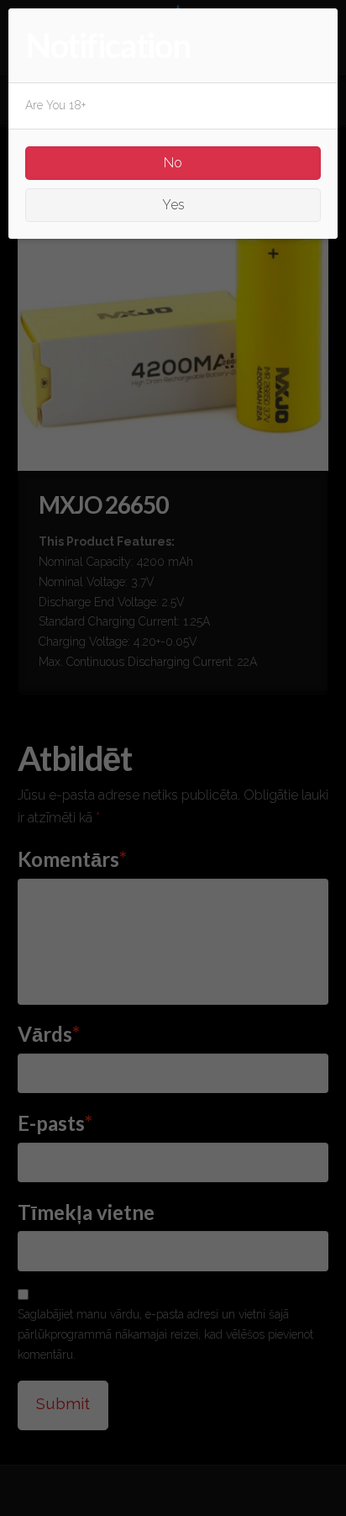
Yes (173, 205)
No (173, 163)
